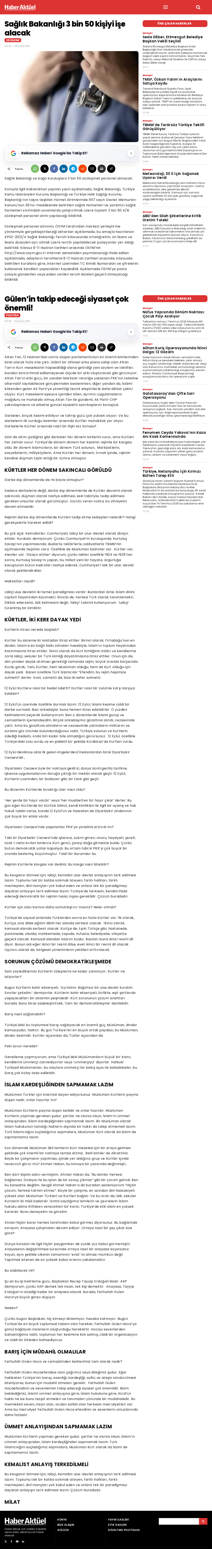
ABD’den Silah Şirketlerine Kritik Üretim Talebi (172, 218)
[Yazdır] (102, 169)
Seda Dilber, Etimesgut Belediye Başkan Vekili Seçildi (173, 39)
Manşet (148, 33)
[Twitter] (5, 1542)
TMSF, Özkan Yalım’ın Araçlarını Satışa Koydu (172, 81)
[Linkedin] (63, 169)
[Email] (92, 169)
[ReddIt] (82, 169)
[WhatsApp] (35, 169)
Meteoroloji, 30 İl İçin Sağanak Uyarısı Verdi (171, 175)
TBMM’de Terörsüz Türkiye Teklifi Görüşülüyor (173, 127)
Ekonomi (12, 40)
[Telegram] (73, 169)
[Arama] (203, 1521)
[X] (44, 169)
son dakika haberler (33, 1529)
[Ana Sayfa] (20, 7)
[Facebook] (54, 169)
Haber (8, 1529)
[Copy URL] (111, 169)
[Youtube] (17, 1542)
